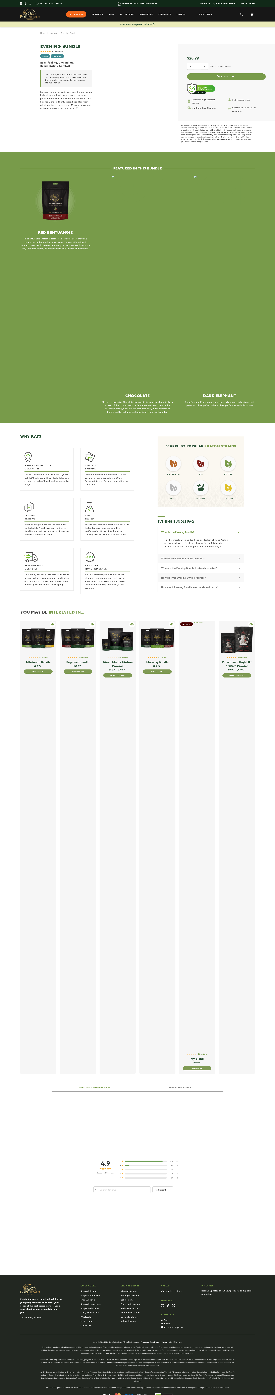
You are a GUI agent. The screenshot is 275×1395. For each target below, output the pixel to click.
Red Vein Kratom (129, 1308)
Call (166, 1319)
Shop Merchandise (89, 1308)
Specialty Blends (129, 1316)
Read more (197, 1068)
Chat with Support (173, 1327)
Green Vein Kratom (130, 1304)
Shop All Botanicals (90, 1295)
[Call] (162, 1320)
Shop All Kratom (88, 1291)
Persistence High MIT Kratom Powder (237, 664)
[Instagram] (21, 3)
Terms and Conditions (150, 1342)
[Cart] (252, 14)
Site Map (178, 1342)
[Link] (173, 464)
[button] (211, 3)
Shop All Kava (87, 1299)
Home (43, 33)
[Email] (162, 1323)
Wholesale (85, 1316)
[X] (30, 3)
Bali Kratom (127, 1299)
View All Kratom (129, 1291)
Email (167, 1323)
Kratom (53, 33)
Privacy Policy (167, 1342)
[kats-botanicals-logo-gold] (30, 14)
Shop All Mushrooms (90, 1304)
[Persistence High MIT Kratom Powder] (237, 637)
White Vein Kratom (130, 1312)
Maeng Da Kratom (130, 1295)
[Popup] (251, 624)
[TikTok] (25, 3)
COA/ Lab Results (89, 1312)
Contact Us (86, 1325)
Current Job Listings (171, 1291)
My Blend (197, 1059)
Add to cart (226, 76)
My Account (86, 1321)
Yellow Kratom (128, 1321)
